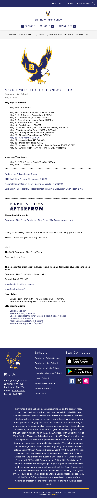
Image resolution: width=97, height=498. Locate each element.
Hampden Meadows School (48, 373)
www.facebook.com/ (15, 289)
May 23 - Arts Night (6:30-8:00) (25, 137)
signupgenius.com (63, 220)
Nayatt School (42, 378)
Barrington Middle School (47, 368)
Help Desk (57, 3)
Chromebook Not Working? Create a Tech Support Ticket (38, 316)
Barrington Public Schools (47, 358)
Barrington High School (21, 34)
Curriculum (40, 393)
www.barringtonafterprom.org (19, 284)
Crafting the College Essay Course (21, 174)
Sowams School (43, 388)
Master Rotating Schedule (22, 313)
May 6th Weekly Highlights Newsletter (69, 34)
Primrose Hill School (45, 383)
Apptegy (54, 494)
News (41, 34)
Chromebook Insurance (21, 318)
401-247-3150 (18, 390)
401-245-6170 (15, 394)
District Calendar (18, 311)
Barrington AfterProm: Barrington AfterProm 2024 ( (30, 220)
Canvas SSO (83, 3)
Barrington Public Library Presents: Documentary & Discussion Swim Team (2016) (44, 189)
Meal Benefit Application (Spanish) (26, 323)
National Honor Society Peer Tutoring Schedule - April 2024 (34, 184)
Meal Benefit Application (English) (26, 321)
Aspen (70, 3)
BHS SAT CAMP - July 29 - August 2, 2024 (26, 179)
